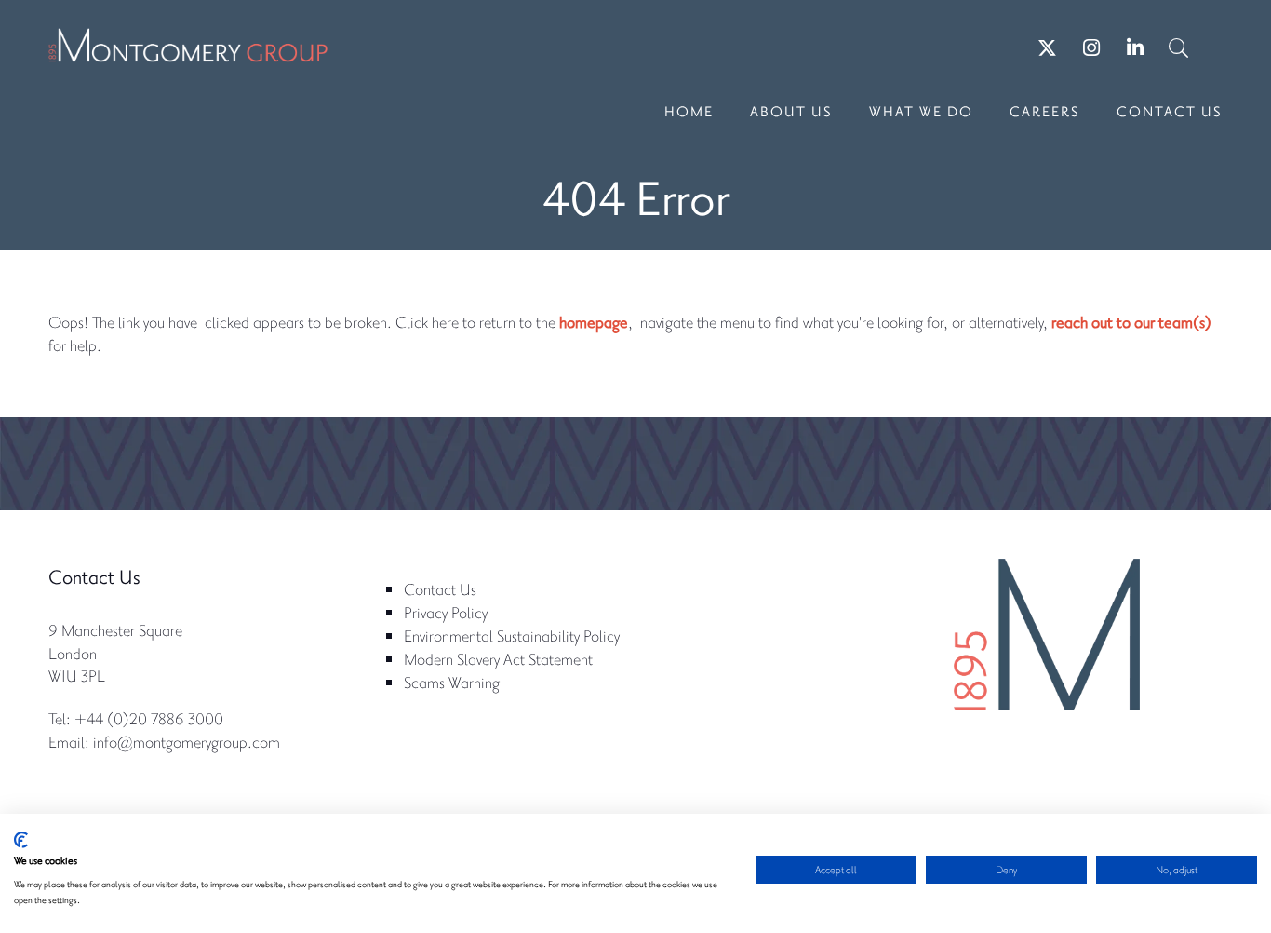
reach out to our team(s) (1131, 321)
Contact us (1170, 111)
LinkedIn (1135, 48)
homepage (593, 321)
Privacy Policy (446, 612)
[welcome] (188, 51)
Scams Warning (452, 682)
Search (1178, 48)
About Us (791, 111)
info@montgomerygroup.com (186, 741)
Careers (1045, 111)
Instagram (1091, 48)
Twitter (1047, 48)
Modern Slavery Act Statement (498, 658)
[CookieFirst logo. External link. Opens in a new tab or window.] (21, 840)
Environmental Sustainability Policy (512, 635)
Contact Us (440, 589)
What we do (921, 111)
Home (689, 111)
